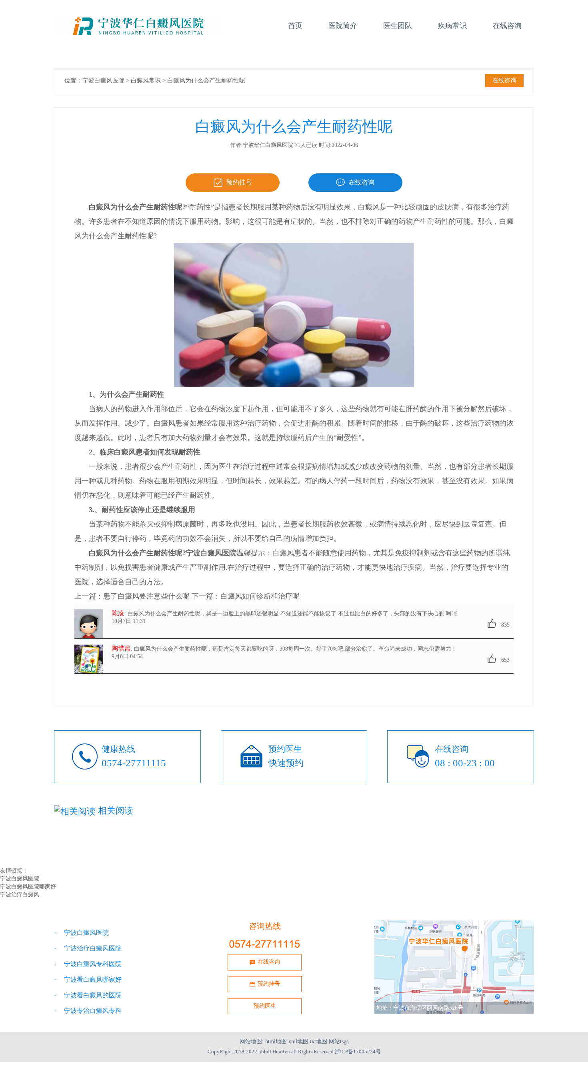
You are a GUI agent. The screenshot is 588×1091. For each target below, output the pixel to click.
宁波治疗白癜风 (19, 895)
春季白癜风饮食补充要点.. (90, 837)
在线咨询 (504, 80)
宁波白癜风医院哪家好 (28, 887)
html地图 (276, 1042)
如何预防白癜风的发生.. (404, 854)
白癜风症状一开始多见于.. (249, 854)
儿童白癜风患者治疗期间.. (249, 837)
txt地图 (318, 1042)
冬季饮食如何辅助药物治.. (90, 854)
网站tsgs (338, 1042)
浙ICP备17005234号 (358, 1052)
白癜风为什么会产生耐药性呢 (206, 80)
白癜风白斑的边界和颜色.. (249, 846)
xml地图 (298, 1042)
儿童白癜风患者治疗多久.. (407, 837)
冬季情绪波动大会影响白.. (407, 846)
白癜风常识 (146, 80)
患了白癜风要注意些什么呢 (146, 596)
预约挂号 (239, 182)
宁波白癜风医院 (103, 80)
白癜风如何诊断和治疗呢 (260, 596)
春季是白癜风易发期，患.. (90, 846)
